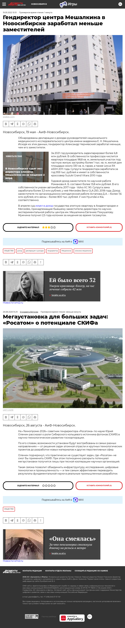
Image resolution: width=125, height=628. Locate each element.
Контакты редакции (32, 571)
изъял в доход (44, 205)
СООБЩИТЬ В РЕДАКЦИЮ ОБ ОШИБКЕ (91, 571)
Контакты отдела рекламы (58, 571)
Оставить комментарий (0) (99, 227)
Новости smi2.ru (13, 302)
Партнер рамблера (49, 616)
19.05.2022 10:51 (10, 12)
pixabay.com (9, 117)
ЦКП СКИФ (8, 410)
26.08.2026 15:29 (10, 312)
